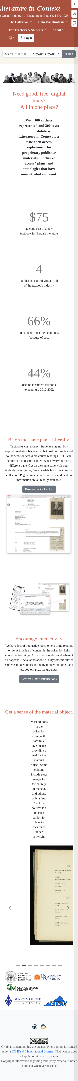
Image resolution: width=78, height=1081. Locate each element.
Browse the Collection (39, 489)
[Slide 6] (48, 965)
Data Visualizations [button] (51, 22)
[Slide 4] (36, 965)
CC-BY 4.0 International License (32, 1051)
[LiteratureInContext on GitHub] (35, 1026)
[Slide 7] (54, 965)
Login (27, 37)
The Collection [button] (19, 22)
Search (68, 53)
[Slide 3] (30, 965)
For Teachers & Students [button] (26, 30)
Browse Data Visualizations (39, 679)
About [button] (56, 30)
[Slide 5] (42, 965)
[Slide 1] (18, 965)
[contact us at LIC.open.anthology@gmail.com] (43, 1026)
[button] (12, 38)
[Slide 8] (60, 965)
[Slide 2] (24, 965)
